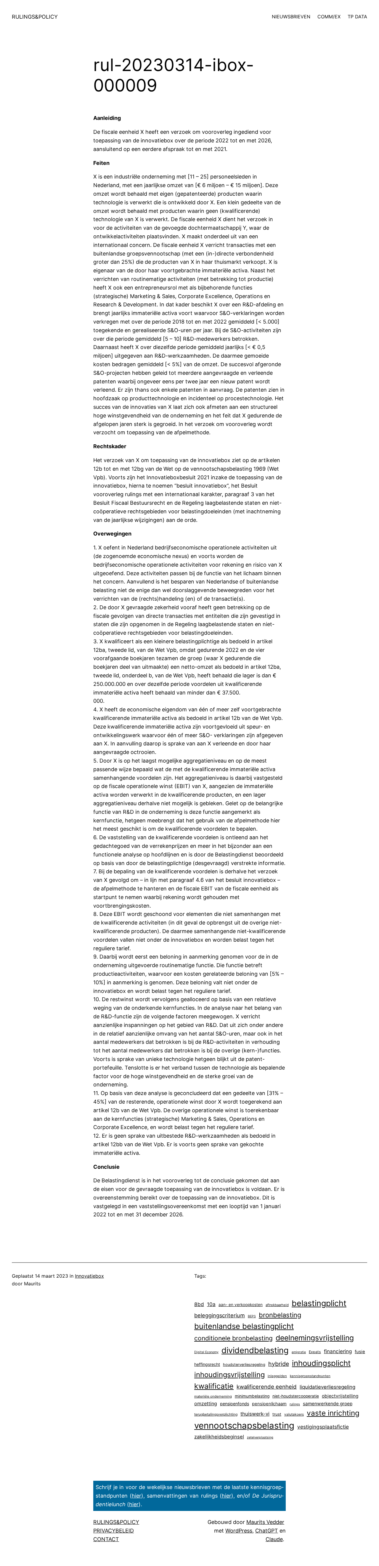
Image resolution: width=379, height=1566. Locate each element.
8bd (199, 1304)
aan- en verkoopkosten (241, 1304)
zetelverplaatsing (260, 1437)
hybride (278, 1363)
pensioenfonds (234, 1403)
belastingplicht (319, 1303)
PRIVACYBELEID (113, 1531)
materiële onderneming (213, 1396)
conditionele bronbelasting (233, 1338)
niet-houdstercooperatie (295, 1396)
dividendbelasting (255, 1350)
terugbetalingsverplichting (215, 1414)
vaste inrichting (333, 1413)
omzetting (205, 1403)
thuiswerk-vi (254, 1414)
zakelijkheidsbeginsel (219, 1437)
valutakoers (294, 1414)
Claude (274, 1539)
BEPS (252, 1316)
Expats (315, 1352)
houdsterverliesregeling (244, 1364)
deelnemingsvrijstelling (315, 1337)
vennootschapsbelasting (244, 1425)
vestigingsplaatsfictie (323, 1427)
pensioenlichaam (269, 1403)
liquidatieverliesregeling (327, 1387)
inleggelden (277, 1376)
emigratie (299, 1352)
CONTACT (106, 1539)
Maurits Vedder (265, 1522)
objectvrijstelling (340, 1396)
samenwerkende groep (327, 1403)
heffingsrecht (207, 1364)
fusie (360, 1351)
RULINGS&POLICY (35, 17)
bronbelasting (280, 1315)
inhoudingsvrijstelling (229, 1374)
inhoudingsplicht (321, 1363)
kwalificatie (214, 1386)
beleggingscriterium (219, 1315)
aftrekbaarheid (277, 1305)
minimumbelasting (252, 1396)
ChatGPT (266, 1531)
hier (136, 1496)
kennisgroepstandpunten (310, 1376)
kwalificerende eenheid (267, 1386)
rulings (295, 1404)
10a (211, 1304)
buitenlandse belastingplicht (244, 1326)
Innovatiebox (89, 1276)
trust (276, 1414)
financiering (338, 1351)
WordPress (238, 1531)
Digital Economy (206, 1352)
